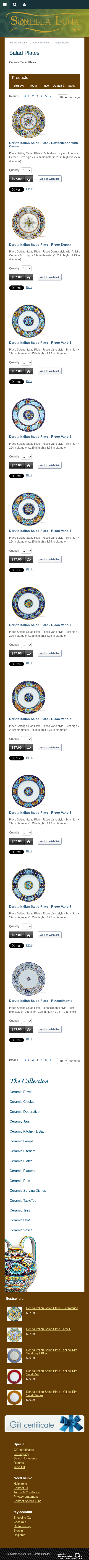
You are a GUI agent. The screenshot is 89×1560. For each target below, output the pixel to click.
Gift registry (21, 1454)
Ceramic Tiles (20, 1210)
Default (57, 85)
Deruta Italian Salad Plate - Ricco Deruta (40, 244)
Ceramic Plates (41, 42)
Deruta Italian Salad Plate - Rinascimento (41, 1000)
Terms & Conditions (27, 1492)
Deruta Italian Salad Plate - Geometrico (52, 1308)
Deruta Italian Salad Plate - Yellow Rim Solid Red (51, 1372)
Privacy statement (26, 1496)
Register (19, 1535)
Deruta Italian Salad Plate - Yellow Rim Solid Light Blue (51, 1351)
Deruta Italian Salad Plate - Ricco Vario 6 (40, 812)
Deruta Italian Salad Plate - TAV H (48, 1329)
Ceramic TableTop (23, 1200)
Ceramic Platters (22, 1171)
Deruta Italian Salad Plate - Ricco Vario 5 (40, 719)
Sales (71, 85)
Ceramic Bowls (21, 1092)
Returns (19, 1462)
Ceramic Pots (20, 1181)
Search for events (25, 1458)
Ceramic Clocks (22, 1101)
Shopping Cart (23, 1517)
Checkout (20, 1522)
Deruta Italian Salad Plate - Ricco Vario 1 (40, 342)
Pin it (29, 189)
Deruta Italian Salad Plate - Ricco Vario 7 (40, 906)
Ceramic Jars (20, 1121)
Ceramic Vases (21, 1230)
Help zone (20, 1483)
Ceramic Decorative (24, 1111)
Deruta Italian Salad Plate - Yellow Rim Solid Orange (51, 1393)
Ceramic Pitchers (23, 1151)
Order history (22, 1526)
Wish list (19, 1467)
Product (33, 85)
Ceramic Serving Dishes (28, 1190)
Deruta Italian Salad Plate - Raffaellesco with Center (43, 144)
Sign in (18, 1530)
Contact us (21, 1488)
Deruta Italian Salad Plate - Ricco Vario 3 (40, 531)
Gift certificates (24, 1449)
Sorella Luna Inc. (19, 42)
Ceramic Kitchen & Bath (27, 1131)
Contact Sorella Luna (27, 1501)
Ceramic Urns (20, 1220)
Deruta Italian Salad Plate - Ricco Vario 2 (40, 436)
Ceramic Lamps (22, 1141)
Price (45, 85)
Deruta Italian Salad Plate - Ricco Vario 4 (40, 625)
